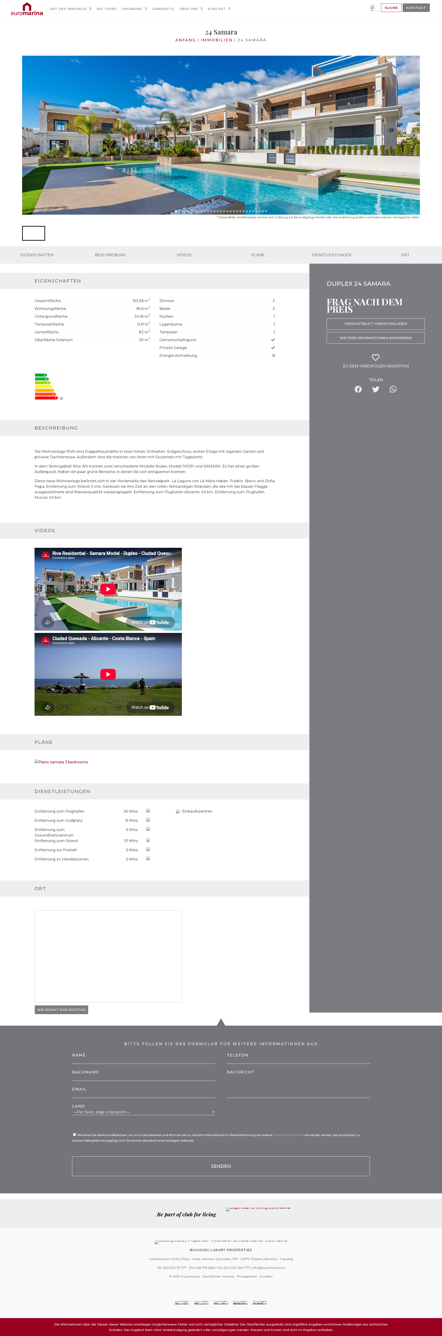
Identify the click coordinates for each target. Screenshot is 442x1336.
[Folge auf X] (211, 1285)
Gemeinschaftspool (177, 340)
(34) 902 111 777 (174, 1268)
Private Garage (173, 348)
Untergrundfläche (51, 316)
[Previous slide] (28, 135)
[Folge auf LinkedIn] (237, 1285)
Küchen (166, 316)
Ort (405, 255)
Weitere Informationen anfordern (376, 338)
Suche (391, 8)
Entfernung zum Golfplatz (59, 820)
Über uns (189, 9)
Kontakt (217, 9)
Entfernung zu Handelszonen (62, 859)
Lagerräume (170, 324)
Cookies (266, 1276)
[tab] (175, 211)
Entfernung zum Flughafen (59, 811)
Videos (184, 255)
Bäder (165, 308)
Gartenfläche (46, 332)
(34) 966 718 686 (201, 1268)
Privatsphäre (247, 1276)
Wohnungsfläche (50, 308)
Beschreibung (110, 255)
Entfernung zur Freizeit (56, 850)
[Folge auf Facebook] (204, 1285)
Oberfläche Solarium (54, 340)
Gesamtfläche (48, 301)
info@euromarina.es (269, 1268)
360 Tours (106, 9)
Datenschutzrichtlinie (288, 1135)
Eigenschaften (36, 255)
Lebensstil (163, 9)
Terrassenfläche (49, 324)
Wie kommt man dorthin (61, 1010)
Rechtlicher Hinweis (218, 1276)
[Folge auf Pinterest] (224, 1285)
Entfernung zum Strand (56, 841)
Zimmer (166, 301)
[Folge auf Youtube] (230, 1285)
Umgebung (132, 9)
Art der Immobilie (68, 9)
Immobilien (217, 40)
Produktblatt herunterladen (376, 324)
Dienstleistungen (331, 255)
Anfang (185, 40)
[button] (33, 233)
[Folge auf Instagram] (217, 1285)
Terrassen (168, 332)
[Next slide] (414, 135)
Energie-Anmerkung (178, 355)
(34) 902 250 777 (237, 1268)
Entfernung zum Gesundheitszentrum (54, 832)
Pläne (258, 255)
